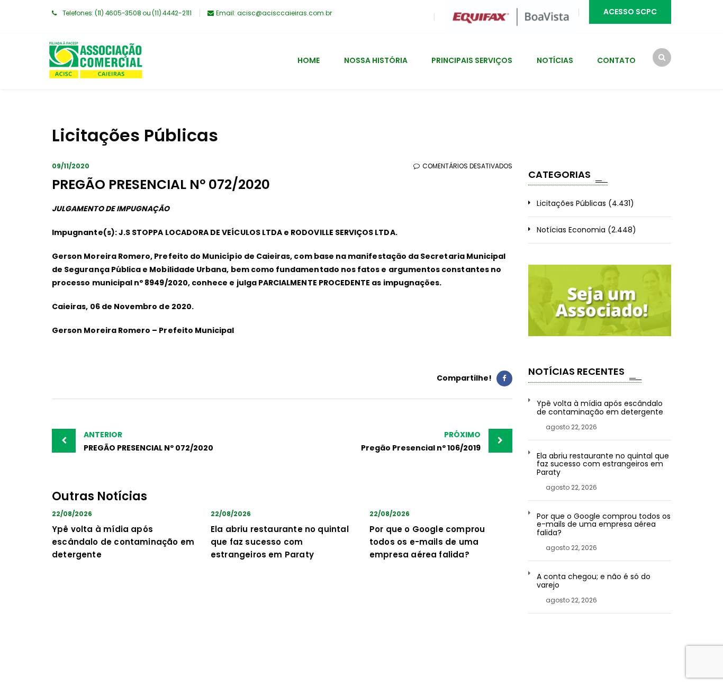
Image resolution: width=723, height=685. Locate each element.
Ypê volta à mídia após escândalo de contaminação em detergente (123, 542)
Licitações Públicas (571, 203)
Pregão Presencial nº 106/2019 (421, 441)
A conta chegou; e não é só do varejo (593, 581)
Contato (616, 60)
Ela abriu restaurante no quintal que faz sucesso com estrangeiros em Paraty (280, 542)
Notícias (555, 60)
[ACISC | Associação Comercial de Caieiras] (95, 61)
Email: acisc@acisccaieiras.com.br (274, 12)
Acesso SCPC (630, 11)
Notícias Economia (571, 229)
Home (308, 60)
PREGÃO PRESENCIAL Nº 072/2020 (148, 441)
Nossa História (376, 60)
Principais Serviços (471, 60)
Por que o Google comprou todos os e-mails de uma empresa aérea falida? (427, 542)
